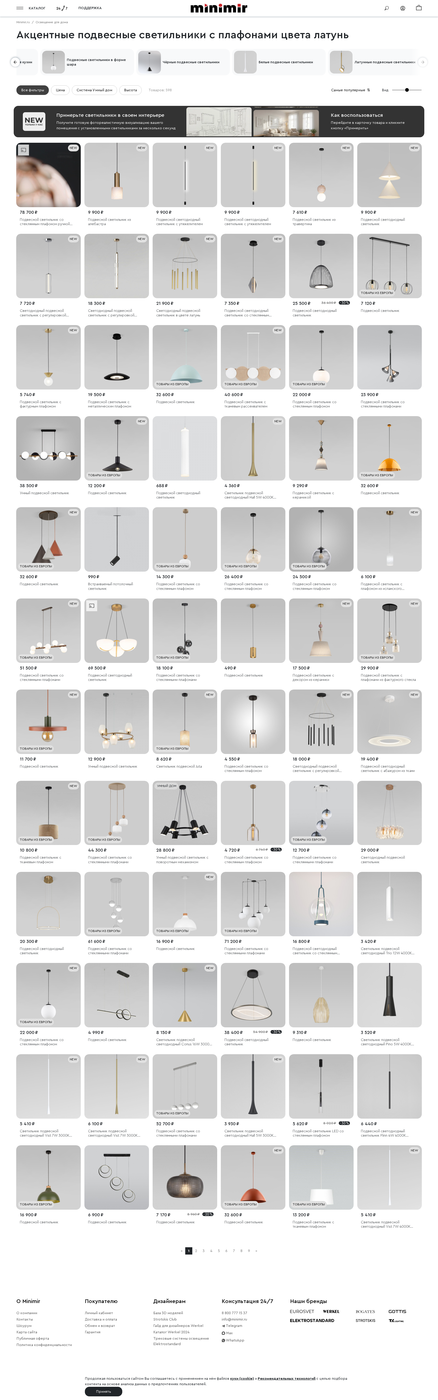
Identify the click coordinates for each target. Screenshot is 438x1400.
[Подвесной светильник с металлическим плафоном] (116, 357)
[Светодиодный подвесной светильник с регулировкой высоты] (48, 266)
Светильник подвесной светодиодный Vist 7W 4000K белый (385, 1224)
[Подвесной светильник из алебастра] (116, 175)
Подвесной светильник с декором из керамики (313, 678)
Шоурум (23, 1326)
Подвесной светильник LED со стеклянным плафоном (318, 1133)
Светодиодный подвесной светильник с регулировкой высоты (43, 313)
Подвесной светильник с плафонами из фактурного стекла (388, 678)
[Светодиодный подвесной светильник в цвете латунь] (185, 266)
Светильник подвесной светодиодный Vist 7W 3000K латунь (113, 1133)
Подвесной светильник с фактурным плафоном (40, 404)
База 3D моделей (168, 1313)
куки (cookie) (242, 1378)
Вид (385, 90)
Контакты (24, 1319)
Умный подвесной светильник (44, 493)
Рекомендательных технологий (286, 1378)
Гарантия (92, 1332)
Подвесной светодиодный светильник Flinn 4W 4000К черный (383, 1133)
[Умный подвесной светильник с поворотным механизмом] (185, 813)
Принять (103, 1391)
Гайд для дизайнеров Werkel (178, 1326)
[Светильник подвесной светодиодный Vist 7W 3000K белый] (48, 1086)
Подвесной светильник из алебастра (109, 222)
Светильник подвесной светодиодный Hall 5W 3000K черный (249, 1133)
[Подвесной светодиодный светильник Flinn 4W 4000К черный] (389, 1086)
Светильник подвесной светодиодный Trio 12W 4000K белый (386, 951)
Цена (60, 90)
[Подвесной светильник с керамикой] (321, 448)
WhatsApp (234, 1340)
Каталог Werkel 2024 (171, 1332)
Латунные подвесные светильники (385, 62)
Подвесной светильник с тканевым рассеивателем (245, 404)
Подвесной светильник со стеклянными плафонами (383, 404)
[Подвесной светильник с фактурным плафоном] (48, 357)
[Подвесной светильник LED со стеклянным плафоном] (321, 1086)
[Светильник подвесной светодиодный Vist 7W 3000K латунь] (116, 1086)
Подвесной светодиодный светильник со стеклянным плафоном (246, 313)
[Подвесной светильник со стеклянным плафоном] (321, 357)
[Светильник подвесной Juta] (185, 722)
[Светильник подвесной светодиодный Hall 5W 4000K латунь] (253, 448)
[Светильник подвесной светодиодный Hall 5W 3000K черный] (253, 1086)
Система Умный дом (94, 90)
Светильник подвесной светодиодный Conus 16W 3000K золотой (183, 1042)
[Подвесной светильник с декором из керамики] (321, 630)
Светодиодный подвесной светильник (383, 860)
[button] (15, 62)
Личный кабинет (99, 1313)
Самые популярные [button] (351, 90)
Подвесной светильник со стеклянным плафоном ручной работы (45, 222)
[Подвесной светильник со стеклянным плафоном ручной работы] (48, 175)
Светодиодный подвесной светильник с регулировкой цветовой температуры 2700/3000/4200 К (111, 313)
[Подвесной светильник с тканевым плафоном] (48, 813)
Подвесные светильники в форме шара (96, 62)
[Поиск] (386, 8)
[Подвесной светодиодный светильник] (389, 175)
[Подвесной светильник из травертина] (321, 175)
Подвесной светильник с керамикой (313, 495)
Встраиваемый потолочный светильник (110, 586)
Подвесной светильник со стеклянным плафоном (314, 404)
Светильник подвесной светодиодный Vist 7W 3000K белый (44, 1133)
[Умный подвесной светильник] (48, 448)
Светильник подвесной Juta (179, 766)
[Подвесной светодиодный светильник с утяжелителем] (185, 175)
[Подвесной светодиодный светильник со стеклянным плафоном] (253, 266)
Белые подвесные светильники (286, 62)
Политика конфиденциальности (44, 1345)
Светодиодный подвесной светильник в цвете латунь (178, 313)
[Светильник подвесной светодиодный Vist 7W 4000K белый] (389, 1177)
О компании (26, 1313)
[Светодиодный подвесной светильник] (389, 813)
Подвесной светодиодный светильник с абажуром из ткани (388, 769)
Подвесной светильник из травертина (314, 222)
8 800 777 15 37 (234, 1313)
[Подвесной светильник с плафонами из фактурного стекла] (389, 630)
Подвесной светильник (380, 311)
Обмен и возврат (100, 1326)
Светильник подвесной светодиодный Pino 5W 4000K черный (386, 1042)
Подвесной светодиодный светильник (383, 222)
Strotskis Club (165, 1319)
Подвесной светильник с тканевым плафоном (40, 860)
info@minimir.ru (234, 1319)
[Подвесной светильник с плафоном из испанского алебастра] (389, 539)
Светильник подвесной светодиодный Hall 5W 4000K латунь (249, 495)
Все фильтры (32, 90)
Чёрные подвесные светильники (191, 62)
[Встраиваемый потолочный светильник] (116, 539)
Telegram (233, 1326)
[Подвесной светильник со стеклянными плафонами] (389, 357)
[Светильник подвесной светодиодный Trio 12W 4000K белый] (389, 904)
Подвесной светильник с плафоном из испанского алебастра (381, 586)
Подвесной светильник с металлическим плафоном (109, 404)
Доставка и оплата (101, 1319)
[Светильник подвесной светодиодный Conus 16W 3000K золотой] (185, 995)
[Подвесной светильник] (389, 266)
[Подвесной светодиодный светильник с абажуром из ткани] (389, 722)
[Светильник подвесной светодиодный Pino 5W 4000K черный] (389, 995)
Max (229, 1333)
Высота (130, 90)
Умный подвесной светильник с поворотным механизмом (182, 860)
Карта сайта (26, 1332)
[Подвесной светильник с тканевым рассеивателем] (253, 357)
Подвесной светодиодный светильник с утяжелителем (179, 222)
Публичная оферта (32, 1338)
